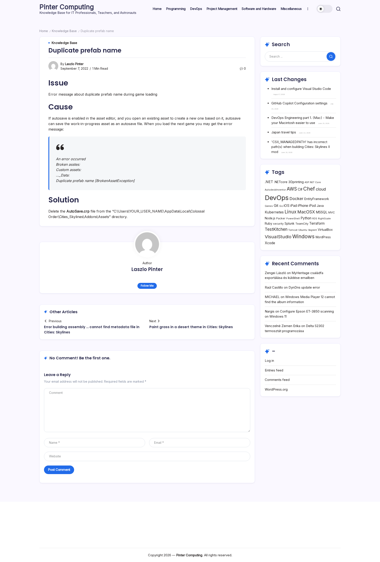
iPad (293, 206)
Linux (290, 212)
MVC (331, 212)
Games (269, 206)
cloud (321, 189)
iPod (312, 206)
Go (281, 205)
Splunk (289, 223)
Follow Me (147, 285)
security (278, 223)
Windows (303, 236)
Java (320, 205)
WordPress (323, 237)
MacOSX (306, 212)
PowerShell (293, 218)
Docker (296, 198)
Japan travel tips (283, 132)
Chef (309, 189)
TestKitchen (276, 229)
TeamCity (301, 223)
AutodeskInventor (275, 189)
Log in (269, 360)
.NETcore (280, 182)
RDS (314, 218)
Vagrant (312, 230)
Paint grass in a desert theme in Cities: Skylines (191, 327)
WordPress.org (276, 389)
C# (300, 189)
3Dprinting (296, 182)
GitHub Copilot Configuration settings (299, 103)
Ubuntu (302, 229)
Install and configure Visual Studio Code (301, 89)
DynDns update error (304, 287)
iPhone (303, 206)
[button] (324, 9)
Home (43, 31)
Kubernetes (274, 212)
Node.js (270, 218)
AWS (292, 189)
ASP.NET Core (313, 182)
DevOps (277, 198)
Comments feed (277, 380)
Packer (280, 218)
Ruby (268, 223)
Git (276, 205)
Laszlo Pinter (74, 64)
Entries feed (274, 370)
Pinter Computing (66, 7)
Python (306, 218)
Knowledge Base (64, 31)
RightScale (324, 218)
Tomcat (293, 229)
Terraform (317, 223)
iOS (286, 205)
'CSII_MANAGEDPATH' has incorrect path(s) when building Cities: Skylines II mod (300, 147)
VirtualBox (325, 229)
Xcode (270, 243)
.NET (269, 182)
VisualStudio (278, 236)
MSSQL (321, 212)
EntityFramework (316, 199)
